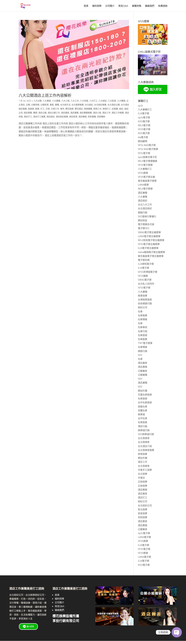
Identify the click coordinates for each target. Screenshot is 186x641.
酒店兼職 (74, 112)
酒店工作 (106, 112)
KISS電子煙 (144, 121)
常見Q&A (123, 6)
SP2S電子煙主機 (146, 176)
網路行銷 (142, 212)
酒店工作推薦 (118, 112)
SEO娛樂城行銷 (146, 434)
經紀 (121, 108)
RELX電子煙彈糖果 (147, 161)
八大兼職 (56, 100)
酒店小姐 (97, 112)
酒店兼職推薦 (86, 112)
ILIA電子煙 (143, 113)
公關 (28, 104)
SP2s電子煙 (144, 153)
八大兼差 (47, 100)
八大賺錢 (121, 100)
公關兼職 (142, 374)
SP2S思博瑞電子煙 (147, 271)
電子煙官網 (144, 260)
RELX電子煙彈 (145, 188)
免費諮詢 (162, 6)
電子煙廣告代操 (146, 224)
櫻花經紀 (79, 108)
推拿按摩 (142, 295)
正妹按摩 (142, 481)
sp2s (140, 105)
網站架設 (142, 220)
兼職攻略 (136, 6)
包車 (140, 311)
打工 (42, 108)
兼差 (52, 104)
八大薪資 (112, 100)
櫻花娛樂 (69, 108)
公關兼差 (142, 370)
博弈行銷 (142, 426)
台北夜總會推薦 (146, 450)
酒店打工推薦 (39, 116)
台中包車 (142, 418)
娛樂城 (141, 414)
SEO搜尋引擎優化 (147, 216)
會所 (62, 108)
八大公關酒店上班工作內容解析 (45, 95)
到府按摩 (142, 517)
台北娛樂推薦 (77, 104)
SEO (140, 355)
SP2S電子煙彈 (145, 165)
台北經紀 (89, 104)
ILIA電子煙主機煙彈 (148, 248)
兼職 (57, 104)
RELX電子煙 (144, 125)
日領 (48, 108)
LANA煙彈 (143, 184)
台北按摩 (142, 473)
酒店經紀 (50, 116)
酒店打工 (28, 116)
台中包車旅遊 (145, 402)
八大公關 (37, 100)
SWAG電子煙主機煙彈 (149, 232)
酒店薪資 (73, 116)
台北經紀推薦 (100, 104)
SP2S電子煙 (144, 129)
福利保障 (96, 6)
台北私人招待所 (146, 283)
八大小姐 (65, 100)
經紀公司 (142, 307)
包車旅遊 (142, 335)
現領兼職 (88, 108)
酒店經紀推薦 (62, 116)
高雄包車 (142, 406)
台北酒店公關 (114, 104)
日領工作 (55, 108)
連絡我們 (149, 6)
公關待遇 (35, 104)
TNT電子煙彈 (145, 343)
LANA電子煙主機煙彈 (149, 236)
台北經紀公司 (145, 505)
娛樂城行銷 (144, 430)
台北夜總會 (144, 438)
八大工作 (75, 100)
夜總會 (31, 108)
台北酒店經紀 (145, 208)
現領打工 (107, 108)
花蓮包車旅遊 (145, 394)
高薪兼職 (92, 116)
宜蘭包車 (142, 410)
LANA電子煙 (144, 537)
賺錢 (35, 112)
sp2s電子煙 (144, 117)
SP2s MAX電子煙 (147, 145)
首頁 (86, 6)
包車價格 (142, 319)
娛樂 (37, 108)
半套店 (141, 477)
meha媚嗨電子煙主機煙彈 (151, 252)
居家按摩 (142, 513)
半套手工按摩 (145, 469)
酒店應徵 (142, 366)
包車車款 (142, 327)
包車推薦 (142, 315)
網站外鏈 (142, 390)
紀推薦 (115, 108)
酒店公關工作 (54, 112)
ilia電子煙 (143, 137)
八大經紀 (103, 100)
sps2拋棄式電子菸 (147, 157)
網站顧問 (142, 141)
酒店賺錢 (82, 116)
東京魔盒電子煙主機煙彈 (150, 256)
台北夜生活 (65, 104)
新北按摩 (142, 509)
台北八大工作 (145, 204)
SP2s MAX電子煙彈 (148, 149)
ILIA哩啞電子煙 (146, 263)
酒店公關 (42, 112)
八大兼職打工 (145, 109)
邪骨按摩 (142, 454)
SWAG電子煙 (144, 279)
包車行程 (142, 331)
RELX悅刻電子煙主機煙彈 (151, 240)
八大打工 (93, 100)
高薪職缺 (101, 116)
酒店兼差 (65, 112)
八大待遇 (84, 100)
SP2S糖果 (143, 275)
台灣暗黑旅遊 (145, 299)
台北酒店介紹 (145, 446)
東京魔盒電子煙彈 (147, 180)
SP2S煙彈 (143, 173)
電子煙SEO (143, 228)
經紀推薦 (28, 112)
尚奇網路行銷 (145, 303)
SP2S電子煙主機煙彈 (149, 244)
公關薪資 (44, 104)
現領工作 (97, 108)
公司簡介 (110, 6)
